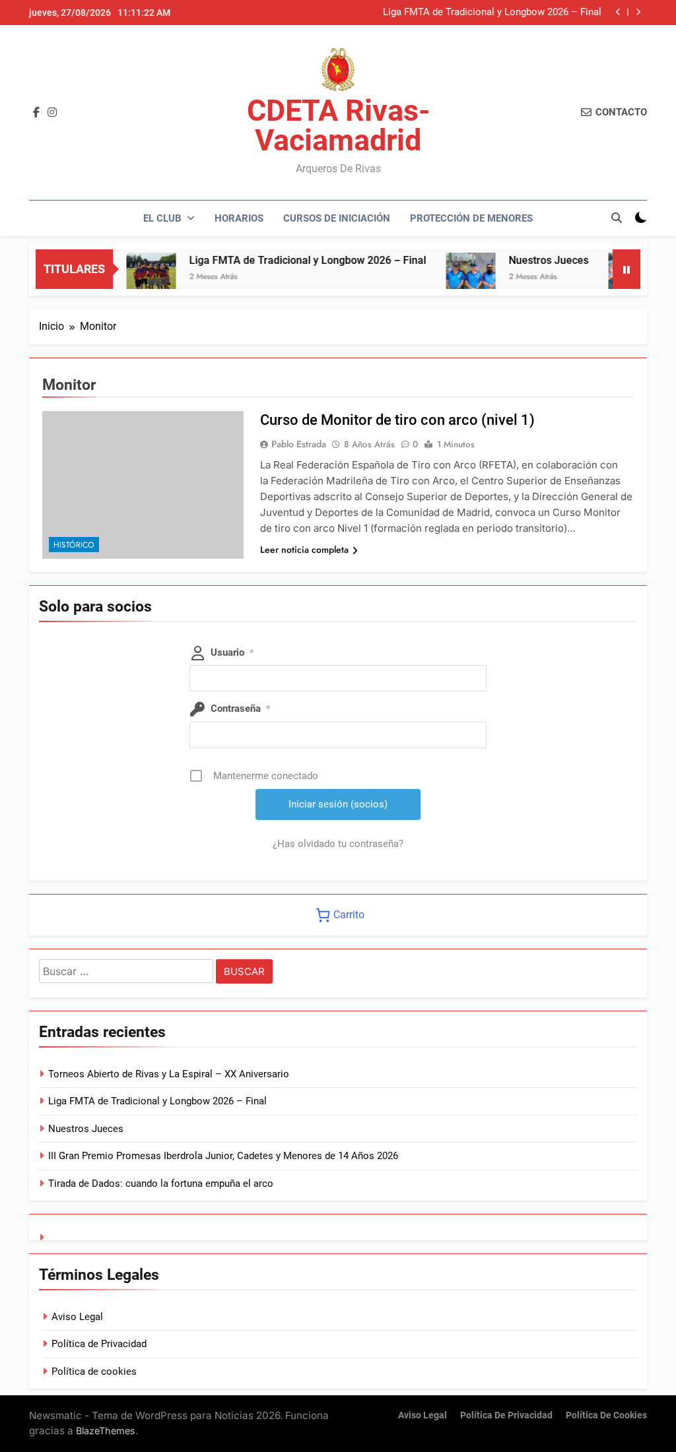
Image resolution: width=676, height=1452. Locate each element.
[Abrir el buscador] (616, 217)
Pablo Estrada (298, 444)
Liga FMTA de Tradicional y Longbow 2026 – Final (492, 12)
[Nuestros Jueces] (454, 277)
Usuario (232, 652)
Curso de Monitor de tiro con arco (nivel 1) (397, 420)
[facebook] (36, 113)
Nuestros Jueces (532, 260)
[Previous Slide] (618, 12)
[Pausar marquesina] (626, 269)
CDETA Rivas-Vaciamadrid (338, 125)
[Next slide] (638, 12)
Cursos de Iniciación (336, 218)
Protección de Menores (471, 218)
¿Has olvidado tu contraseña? (338, 844)
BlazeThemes (105, 1430)
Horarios (239, 218)
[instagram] (52, 113)
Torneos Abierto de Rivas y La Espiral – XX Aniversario (168, 1074)
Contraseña (240, 708)
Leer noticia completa (304, 549)
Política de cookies (94, 1371)
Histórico (73, 545)
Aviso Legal (77, 1317)
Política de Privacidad (99, 1344)
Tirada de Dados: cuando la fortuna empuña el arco (160, 1183)
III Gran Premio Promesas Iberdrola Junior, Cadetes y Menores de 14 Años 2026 (223, 1156)
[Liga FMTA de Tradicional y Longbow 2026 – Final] (134, 277)
